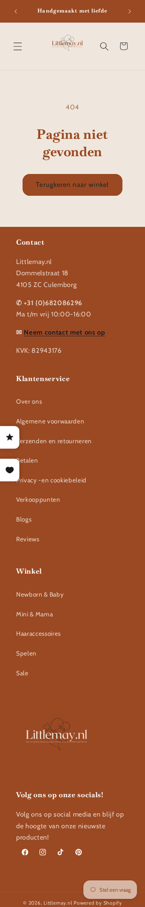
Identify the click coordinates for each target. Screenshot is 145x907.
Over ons (29, 401)
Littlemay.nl (59, 903)
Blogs (23, 519)
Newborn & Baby (40, 594)
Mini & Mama (34, 614)
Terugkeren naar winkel (72, 184)
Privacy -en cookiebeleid (51, 480)
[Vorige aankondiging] (16, 11)
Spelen (26, 653)
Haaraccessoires (38, 633)
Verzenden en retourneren (54, 441)
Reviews (27, 539)
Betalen (27, 460)
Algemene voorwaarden (50, 421)
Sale (22, 673)
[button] (17, 46)
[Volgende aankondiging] (130, 11)
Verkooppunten (38, 499)
